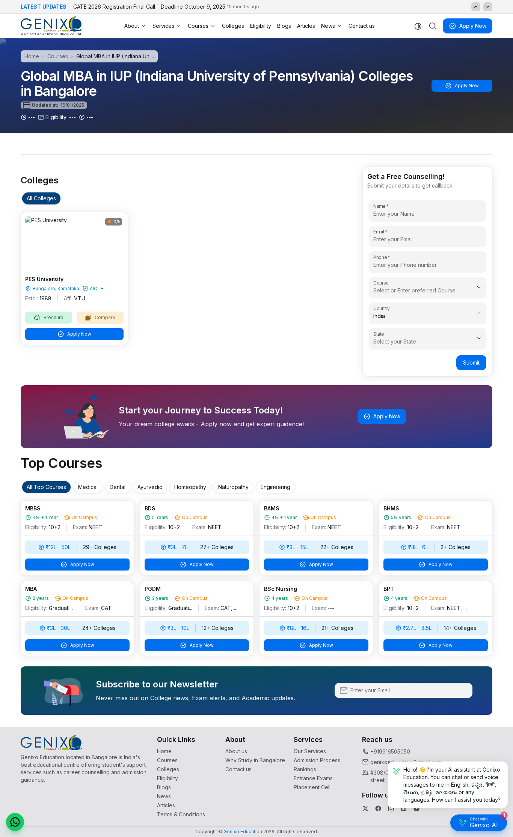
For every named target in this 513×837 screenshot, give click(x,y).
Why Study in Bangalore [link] (255, 760)
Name (379, 206)
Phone (380, 257)
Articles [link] (306, 26)
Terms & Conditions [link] (181, 814)
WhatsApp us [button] (507, 231)
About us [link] (236, 751)
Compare (105, 317)
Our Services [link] (310, 751)
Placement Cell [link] (312, 787)
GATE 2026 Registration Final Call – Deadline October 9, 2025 (166, 6)
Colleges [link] (233, 26)
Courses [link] (167, 760)
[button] (15, 822)
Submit (471, 362)
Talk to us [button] (507, 275)
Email (378, 231)
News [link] (164, 796)
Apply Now (472, 26)
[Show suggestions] (479, 287)
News (328, 26)
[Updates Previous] (475, 6)
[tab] (41, 198)
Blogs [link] (284, 26)
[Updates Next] (487, 6)
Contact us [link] (362, 26)
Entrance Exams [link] (313, 778)
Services (163, 26)
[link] (52, 26)
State (378, 333)
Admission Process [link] (317, 760)
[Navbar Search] (433, 25)
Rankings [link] (305, 769)
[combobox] (417, 290)
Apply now (507, 315)
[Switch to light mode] (417, 26)
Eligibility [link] (260, 26)
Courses (198, 26)
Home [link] (164, 751)
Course (381, 282)
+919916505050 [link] (390, 751)
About (131, 26)
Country (381, 308)
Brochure (53, 317)
